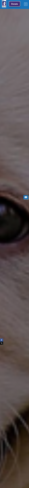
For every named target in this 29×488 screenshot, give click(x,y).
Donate (14, 3)
